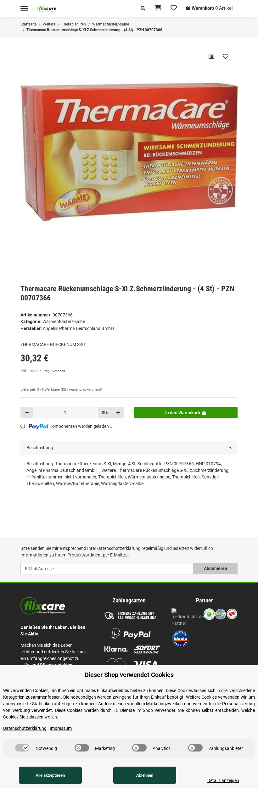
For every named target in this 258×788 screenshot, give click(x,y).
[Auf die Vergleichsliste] (211, 56)
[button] (143, 8)
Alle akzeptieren (50, 775)
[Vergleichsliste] (158, 8)
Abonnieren (215, 568)
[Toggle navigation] (24, 8)
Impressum (61, 728)
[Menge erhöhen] (118, 412)
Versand (58, 371)
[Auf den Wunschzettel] (226, 56)
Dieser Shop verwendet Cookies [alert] (129, 675)
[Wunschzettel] (174, 8)
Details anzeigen (223, 780)
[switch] (22, 748)
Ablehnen (144, 775)
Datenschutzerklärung (119, 548)
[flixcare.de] (46, 8)
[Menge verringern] (26, 412)
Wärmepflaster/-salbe (63, 321)
